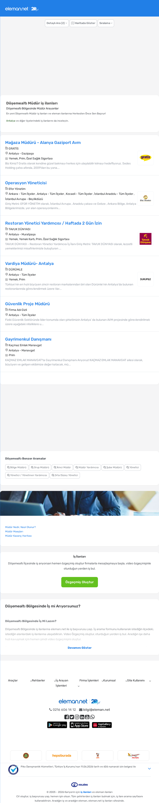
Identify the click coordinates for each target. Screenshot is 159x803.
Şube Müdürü (114, 467)
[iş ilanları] (22, 8)
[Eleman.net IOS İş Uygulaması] (79, 725)
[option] (24, 755)
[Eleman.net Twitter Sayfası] (72, 717)
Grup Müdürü (41, 467)
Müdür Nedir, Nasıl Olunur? (20, 527)
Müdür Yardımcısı (88, 467)
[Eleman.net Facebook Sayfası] (66, 717)
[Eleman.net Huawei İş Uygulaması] (102, 725)
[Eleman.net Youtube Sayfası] (87, 717)
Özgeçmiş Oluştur (79, 582)
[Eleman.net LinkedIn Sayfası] (82, 717)
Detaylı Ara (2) (56, 23)
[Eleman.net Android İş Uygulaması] (57, 725)
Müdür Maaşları (14, 531)
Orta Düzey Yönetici (66, 475)
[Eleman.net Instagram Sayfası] (77, 717)
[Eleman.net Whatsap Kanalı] (92, 717)
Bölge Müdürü (18, 467)
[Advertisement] (79, 63)
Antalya (10, 120)
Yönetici (134, 467)
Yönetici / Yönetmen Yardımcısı (28, 475)
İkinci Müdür (63, 467)
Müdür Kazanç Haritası (18, 535)
